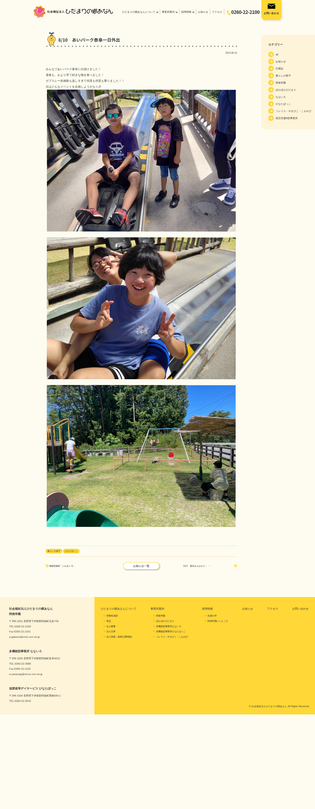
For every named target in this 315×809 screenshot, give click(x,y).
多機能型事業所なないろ (168, 626)
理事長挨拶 (112, 615)
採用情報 (186, 11)
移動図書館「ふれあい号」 (62, 566)
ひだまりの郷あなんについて (138, 11)
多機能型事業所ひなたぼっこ (171, 631)
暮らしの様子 (283, 75)
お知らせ (203, 11)
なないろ (281, 96)
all (277, 54)
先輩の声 (212, 615)
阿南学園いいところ (217, 621)
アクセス (217, 11)
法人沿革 (110, 631)
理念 (108, 621)
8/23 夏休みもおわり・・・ (197, 566)
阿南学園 (281, 82)
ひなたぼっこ (283, 103)
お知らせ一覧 (141, 565)
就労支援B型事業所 (287, 118)
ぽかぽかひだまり (286, 89)
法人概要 (110, 626)
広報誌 (279, 68)
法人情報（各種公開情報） (120, 636)
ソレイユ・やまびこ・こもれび (293, 111)
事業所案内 (168, 11)
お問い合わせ (271, 13)
